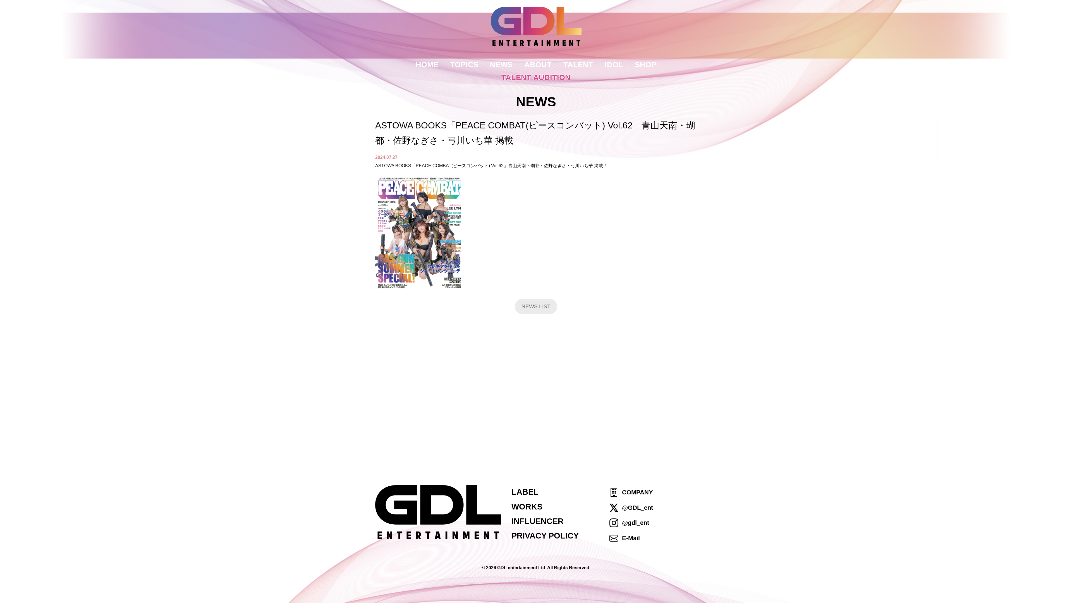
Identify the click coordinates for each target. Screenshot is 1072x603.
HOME (427, 64)
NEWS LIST (536, 306)
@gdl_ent (635, 522)
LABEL (525, 491)
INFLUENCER (537, 521)
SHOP (645, 64)
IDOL (614, 64)
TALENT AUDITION (536, 77)
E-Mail (631, 538)
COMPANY (637, 492)
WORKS (526, 506)
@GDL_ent (637, 507)
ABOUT (538, 64)
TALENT (578, 64)
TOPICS (464, 64)
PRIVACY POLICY (545, 535)
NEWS (501, 64)
